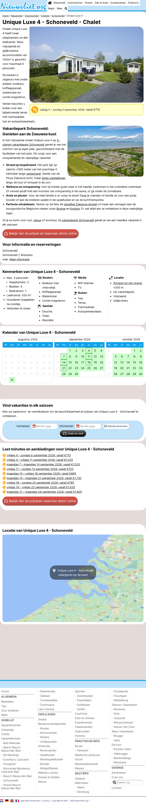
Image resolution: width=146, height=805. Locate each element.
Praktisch (133, 2)
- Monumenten (47, 732)
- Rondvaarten (47, 750)
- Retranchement (122, 722)
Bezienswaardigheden (52, 723)
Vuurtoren (81, 713)
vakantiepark (78, 220)
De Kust (116, 744)
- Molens (43, 737)
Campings (7, 729)
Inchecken (23, 426)
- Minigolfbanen (48, 768)
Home (5, 691)
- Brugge (117, 735)
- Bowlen (43, 763)
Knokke (75, 208)
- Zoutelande (120, 691)
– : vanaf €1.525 (40, 459)
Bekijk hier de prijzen (43, 233)
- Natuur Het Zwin (123, 726)
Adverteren (119, 772)
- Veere (79, 787)
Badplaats (7, 701)
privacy (46, 800)
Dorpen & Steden (49, 777)
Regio (51, 8)
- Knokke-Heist (121, 749)
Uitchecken (66, 426)
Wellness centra (48, 772)
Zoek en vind (75, 433)
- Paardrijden (83, 700)
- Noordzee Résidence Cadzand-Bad (15, 770)
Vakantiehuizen (10, 738)
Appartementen (11, 725)
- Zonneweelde (47, 700)
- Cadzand (118, 718)
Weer (60, 8)
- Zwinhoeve (46, 704)
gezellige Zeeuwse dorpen (80, 204)
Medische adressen (87, 755)
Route (78, 746)
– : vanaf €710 (39, 455)
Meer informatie (19, 259)
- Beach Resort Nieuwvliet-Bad (11, 749)
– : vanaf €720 (40, 469)
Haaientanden (83, 726)
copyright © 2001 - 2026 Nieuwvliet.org (70, 800)
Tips (4, 706)
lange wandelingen (53, 178)
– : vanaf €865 (41, 473)
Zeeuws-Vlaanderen (124, 704)
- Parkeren (81, 750)
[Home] (49, 3)
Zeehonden (82, 731)
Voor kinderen (10, 710)
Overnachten (75, 2)
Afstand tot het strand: (127, 283)
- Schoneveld (9, 780)
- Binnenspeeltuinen (50, 759)
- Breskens (118, 709)
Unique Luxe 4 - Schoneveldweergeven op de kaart (75, 572)
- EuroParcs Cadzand (15, 759)
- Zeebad (44, 695)
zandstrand (33, 173)
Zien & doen (101, 2)
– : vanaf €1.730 (44, 478)
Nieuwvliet (59, 2)
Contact (117, 787)
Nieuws (79, 768)
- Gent (116, 740)
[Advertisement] (73, 392)
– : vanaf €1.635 (41, 487)
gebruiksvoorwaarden (30, 800)
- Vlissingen (119, 695)
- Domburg (82, 791)
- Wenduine (119, 762)
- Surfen (80, 709)
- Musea (43, 728)
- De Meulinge (10, 755)
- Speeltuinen (46, 755)
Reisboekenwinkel (86, 763)
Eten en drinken (84, 718)
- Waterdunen (46, 691)
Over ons (117, 777)
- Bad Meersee (10, 743)
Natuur (42, 781)
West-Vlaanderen (122, 731)
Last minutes (46, 709)
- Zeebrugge (120, 753)
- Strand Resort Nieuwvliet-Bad (11, 786)
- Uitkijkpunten (47, 741)
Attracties (44, 746)
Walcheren (81, 782)
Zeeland (80, 778)
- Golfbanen (82, 704)
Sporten (80, 691)
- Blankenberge (121, 758)
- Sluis (116, 713)
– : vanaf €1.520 (43, 464)
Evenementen (118, 2)
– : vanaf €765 (40, 482)
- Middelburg (120, 700)
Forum (79, 759)
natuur (37, 220)
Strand (88, 2)
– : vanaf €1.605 (44, 491)
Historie (80, 735)
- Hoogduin (8, 763)
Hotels (5, 734)
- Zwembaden (84, 695)
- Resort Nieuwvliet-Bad (16, 776)
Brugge (61, 208)
